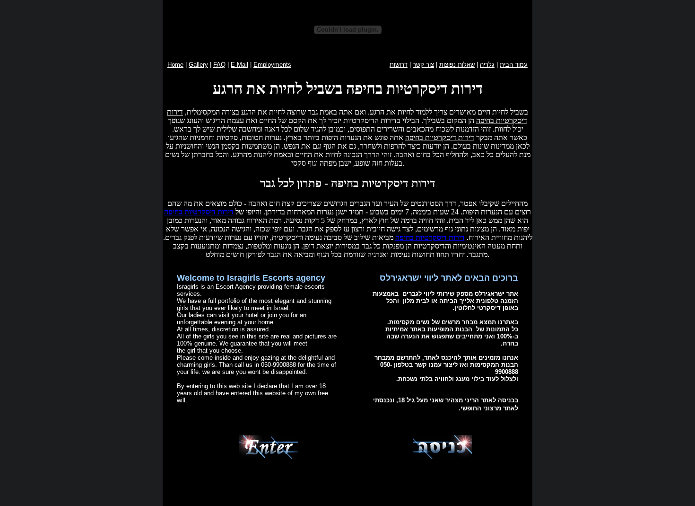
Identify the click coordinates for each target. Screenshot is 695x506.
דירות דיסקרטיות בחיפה (439, 137)
